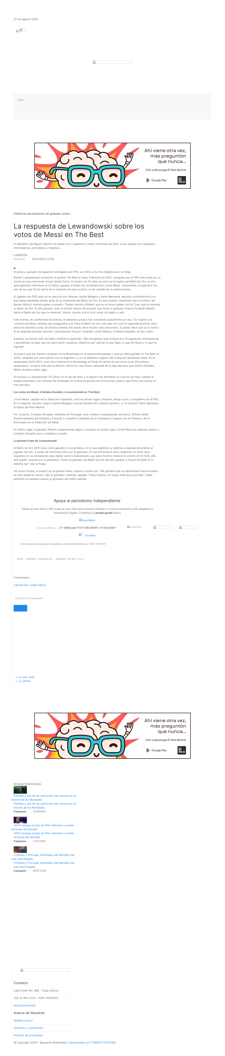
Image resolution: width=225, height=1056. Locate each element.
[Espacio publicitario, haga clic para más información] (112, 165)
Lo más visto (27, 677)
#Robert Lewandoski (39, 559)
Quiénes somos (23, 1020)
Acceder (90, 535)
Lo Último (25, 681)
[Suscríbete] (87, 520)
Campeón (90, 528)
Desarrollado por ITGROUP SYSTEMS (92, 1042)
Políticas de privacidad (28, 1035)
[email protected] (24, 1005)
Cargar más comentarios (30, 585)
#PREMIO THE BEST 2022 (70, 559)
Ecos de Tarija (46, 528)
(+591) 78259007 (97, 544)
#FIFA (20, 559)
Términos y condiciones (28, 1028)
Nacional (70, 528)
